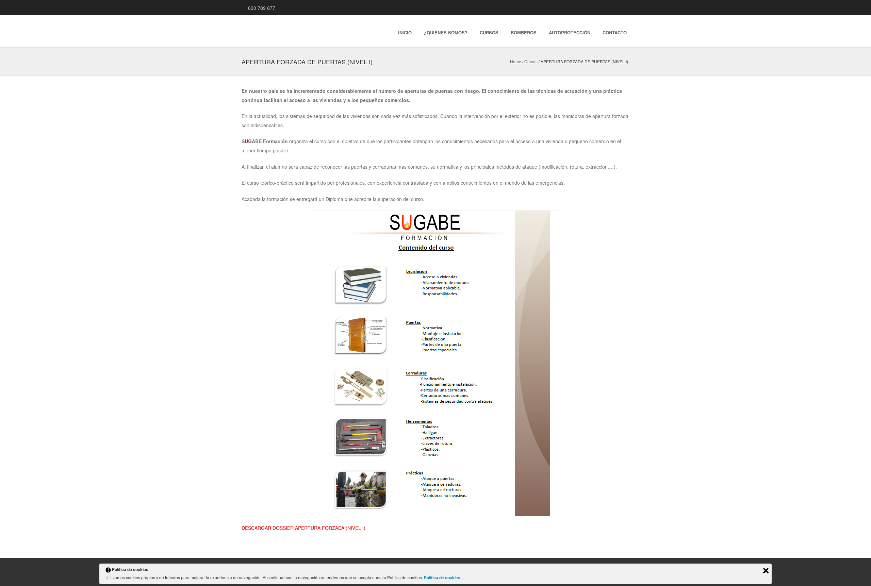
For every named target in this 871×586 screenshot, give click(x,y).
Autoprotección (569, 32)
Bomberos (524, 32)
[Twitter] (627, 7)
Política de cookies (442, 577)
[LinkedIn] (611, 7)
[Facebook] (619, 7)
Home (515, 61)
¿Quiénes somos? (445, 32)
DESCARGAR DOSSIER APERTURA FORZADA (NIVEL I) (303, 527)
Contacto (615, 32)
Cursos (489, 32)
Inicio (405, 32)
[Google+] (603, 7)
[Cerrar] (766, 570)
